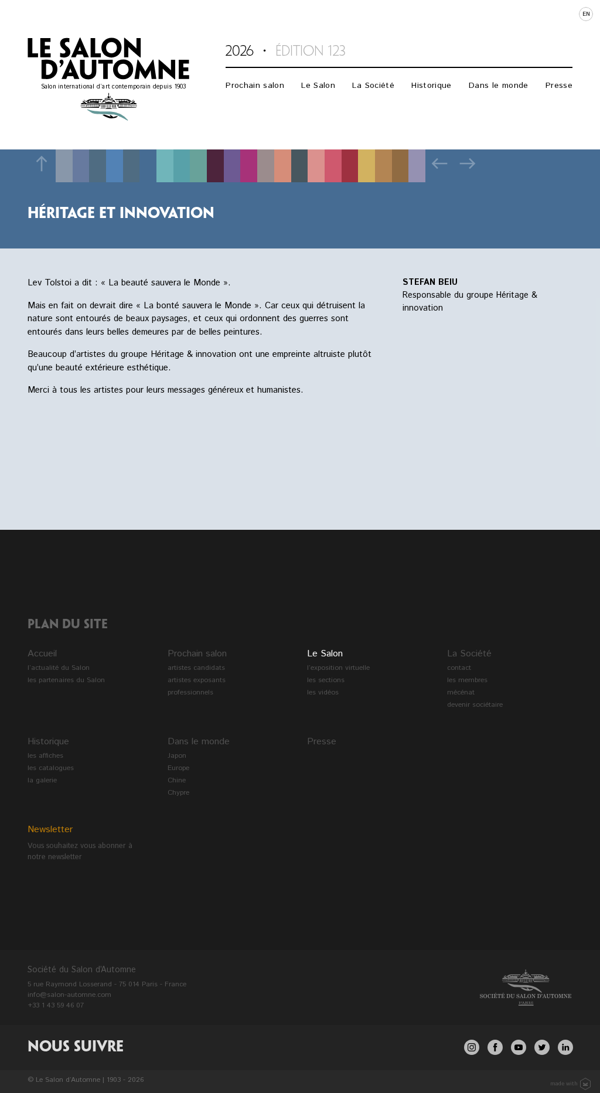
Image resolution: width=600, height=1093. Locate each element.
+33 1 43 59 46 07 (56, 1005)
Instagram (472, 1047)
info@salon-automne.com (69, 995)
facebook (495, 1047)
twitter (542, 1047)
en (586, 14)
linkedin (565, 1047)
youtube (519, 1047)
